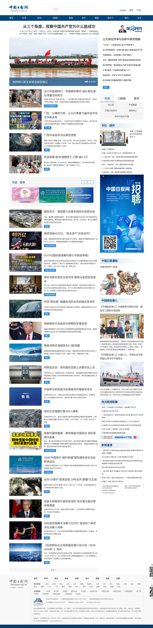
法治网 (78, 594)
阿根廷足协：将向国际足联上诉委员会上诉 (69, 367)
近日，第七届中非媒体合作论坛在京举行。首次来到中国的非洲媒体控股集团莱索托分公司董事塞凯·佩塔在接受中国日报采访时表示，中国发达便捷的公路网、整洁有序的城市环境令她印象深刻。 (71, 443)
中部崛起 (133, 105)
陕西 (104, 587)
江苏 (104, 584)
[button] (86, 81)
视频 (71, 18)
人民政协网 (68, 594)
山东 (132, 584)
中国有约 (48, 472)
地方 (127, 18)
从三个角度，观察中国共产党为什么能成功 (59, 26)
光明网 (36, 594)
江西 (125, 584)
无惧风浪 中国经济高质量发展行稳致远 (66, 31)
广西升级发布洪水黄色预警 (60, 135)
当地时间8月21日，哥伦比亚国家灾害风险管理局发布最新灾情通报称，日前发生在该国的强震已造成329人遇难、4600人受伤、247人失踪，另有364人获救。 (70, 419)
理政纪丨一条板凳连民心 (90, 31)
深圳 (118, 587)
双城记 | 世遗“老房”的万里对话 (112, 481)
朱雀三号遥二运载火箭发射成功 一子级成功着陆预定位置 (122, 478)
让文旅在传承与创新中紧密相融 (121, 39)
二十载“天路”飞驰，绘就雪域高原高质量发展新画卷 (120, 157)
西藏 (97, 587)
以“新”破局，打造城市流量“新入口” (116, 70)
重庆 (70, 587)
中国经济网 (105, 591)
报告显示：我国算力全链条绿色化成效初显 (69, 211)
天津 (54, 584)
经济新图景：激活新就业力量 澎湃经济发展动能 (122, 65)
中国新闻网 (56, 594)
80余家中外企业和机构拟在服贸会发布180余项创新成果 (121, 425)
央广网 (138, 591)
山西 (67, 584)
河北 (60, 584)
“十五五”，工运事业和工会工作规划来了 (118, 45)
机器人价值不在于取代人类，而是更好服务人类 (118, 153)
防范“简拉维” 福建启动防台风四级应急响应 (69, 301)
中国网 (64, 591)
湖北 (35, 587)
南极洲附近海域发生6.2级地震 (62, 345)
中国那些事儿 (109, 300)
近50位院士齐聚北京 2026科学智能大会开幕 (117, 457)
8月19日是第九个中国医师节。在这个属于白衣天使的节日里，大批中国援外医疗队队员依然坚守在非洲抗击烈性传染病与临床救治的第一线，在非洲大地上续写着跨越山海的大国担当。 (121, 392)
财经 (66, 578)
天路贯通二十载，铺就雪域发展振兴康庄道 (117, 172)
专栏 (84, 18)
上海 (97, 584)
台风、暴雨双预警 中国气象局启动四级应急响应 (122, 60)
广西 (56, 587)
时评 (24, 18)
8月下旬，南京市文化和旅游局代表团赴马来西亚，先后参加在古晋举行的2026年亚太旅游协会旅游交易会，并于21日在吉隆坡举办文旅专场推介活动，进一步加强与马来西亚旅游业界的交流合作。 (69, 288)
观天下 (110, 18)
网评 (112, 125)
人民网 (47, 591)
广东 (49, 587)
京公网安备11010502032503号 (55, 602)
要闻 (46, 150)
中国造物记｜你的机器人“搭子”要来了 (118, 55)
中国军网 (45, 594)
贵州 (84, 587)
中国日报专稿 (50, 245)
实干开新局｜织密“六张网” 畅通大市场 (32, 34)
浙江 (111, 584)
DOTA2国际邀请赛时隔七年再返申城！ (67, 255)
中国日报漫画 (109, 260)
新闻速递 (106, 445)
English (123, 10)
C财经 (55, 18)
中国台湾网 (117, 591)
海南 (63, 587)
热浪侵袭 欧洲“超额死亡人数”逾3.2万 (66, 157)
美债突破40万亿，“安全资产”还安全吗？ (68, 233)
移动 (131, 10)
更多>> (53, 570)
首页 (11, 18)
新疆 (111, 587)
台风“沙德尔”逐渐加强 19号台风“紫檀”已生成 (70, 479)
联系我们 (20, 587)
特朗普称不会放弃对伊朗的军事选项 (65, 323)
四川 (77, 587)
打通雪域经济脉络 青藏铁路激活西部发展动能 (118, 161)
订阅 (139, 10)
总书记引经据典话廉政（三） (57, 34)
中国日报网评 (111, 111)
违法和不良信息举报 (52, 599)
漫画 (97, 18)
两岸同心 (133, 111)
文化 (139, 18)
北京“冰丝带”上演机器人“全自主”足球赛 (115, 429)
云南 (91, 587)
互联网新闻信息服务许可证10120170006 (73, 599)
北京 (47, 584)
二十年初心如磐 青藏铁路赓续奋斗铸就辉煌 (117, 168)
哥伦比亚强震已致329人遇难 (61, 411)
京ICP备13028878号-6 (93, 602)
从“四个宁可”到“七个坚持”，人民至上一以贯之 (36, 31)
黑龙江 (89, 584)
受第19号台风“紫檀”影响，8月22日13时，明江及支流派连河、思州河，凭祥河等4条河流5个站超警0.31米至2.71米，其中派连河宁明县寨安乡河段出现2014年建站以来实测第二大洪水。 (70, 143)
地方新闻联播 (109, 401)
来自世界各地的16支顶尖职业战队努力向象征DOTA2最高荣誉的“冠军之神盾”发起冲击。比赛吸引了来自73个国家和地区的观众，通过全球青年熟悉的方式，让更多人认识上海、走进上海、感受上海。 (70, 263)
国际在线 (74, 591)
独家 (108, 578)
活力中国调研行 (50, 106)
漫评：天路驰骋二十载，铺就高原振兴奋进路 (117, 164)
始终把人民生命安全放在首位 (30, 82)
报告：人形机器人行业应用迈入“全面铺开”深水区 (119, 407)
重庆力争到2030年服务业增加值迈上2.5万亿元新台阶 (120, 421)
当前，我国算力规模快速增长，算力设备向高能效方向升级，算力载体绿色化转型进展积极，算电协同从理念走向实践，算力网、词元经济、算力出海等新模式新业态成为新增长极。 (70, 219)
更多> (106, 87)
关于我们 (13, 587)
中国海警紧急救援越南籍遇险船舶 (114, 433)
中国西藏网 (128, 591)
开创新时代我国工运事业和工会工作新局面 (84, 34)
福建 (118, 584)
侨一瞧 (47, 128)
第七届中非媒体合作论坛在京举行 (114, 467)
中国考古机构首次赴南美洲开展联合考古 (68, 389)
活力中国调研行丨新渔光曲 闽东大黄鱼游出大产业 (123, 50)
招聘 (118, 578)
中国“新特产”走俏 (108, 267)
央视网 (83, 591)
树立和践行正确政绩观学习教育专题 (117, 80)
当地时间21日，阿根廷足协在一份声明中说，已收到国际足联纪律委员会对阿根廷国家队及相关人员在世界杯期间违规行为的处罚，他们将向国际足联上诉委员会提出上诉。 (70, 375)
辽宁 (74, 584)
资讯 (39, 18)
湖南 (42, 587)
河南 (138, 584)
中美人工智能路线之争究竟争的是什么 (136, 134)
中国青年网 (93, 591)
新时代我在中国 (122, 116)
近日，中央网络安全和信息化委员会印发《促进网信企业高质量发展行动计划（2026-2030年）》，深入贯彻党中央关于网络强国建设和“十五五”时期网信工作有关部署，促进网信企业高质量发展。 (70, 555)
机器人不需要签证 (108, 149)
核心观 (111, 105)
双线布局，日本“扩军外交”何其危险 (117, 75)
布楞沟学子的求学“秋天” (110, 411)
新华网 (56, 591)
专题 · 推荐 (18, 182)
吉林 (81, 584)
